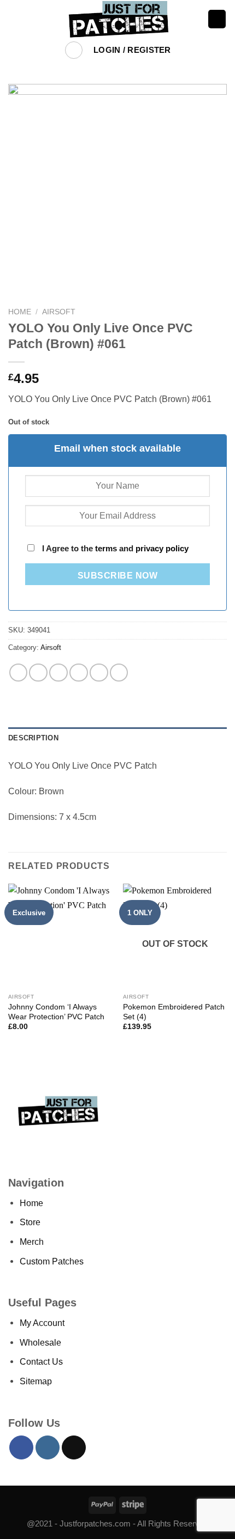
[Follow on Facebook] (21, 1447)
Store (30, 1222)
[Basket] (217, 19)
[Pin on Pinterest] (99, 673)
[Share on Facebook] (38, 673)
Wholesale (40, 1342)
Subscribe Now (117, 575)
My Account (42, 1323)
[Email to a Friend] (78, 673)
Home (19, 311)
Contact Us (41, 1361)
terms (106, 548)
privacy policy (162, 548)
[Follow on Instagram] (48, 1447)
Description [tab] (33, 738)
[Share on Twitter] (58, 673)
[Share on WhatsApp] (18, 673)
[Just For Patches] (117, 19)
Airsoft (58, 311)
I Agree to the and (114, 548)
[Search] (74, 50)
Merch (32, 1241)
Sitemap (36, 1381)
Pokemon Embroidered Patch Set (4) (174, 1011)
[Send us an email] (74, 1447)
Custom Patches (52, 1261)
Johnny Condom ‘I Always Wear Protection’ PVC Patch (56, 1011)
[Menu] (15, 19)
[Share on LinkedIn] (119, 673)
